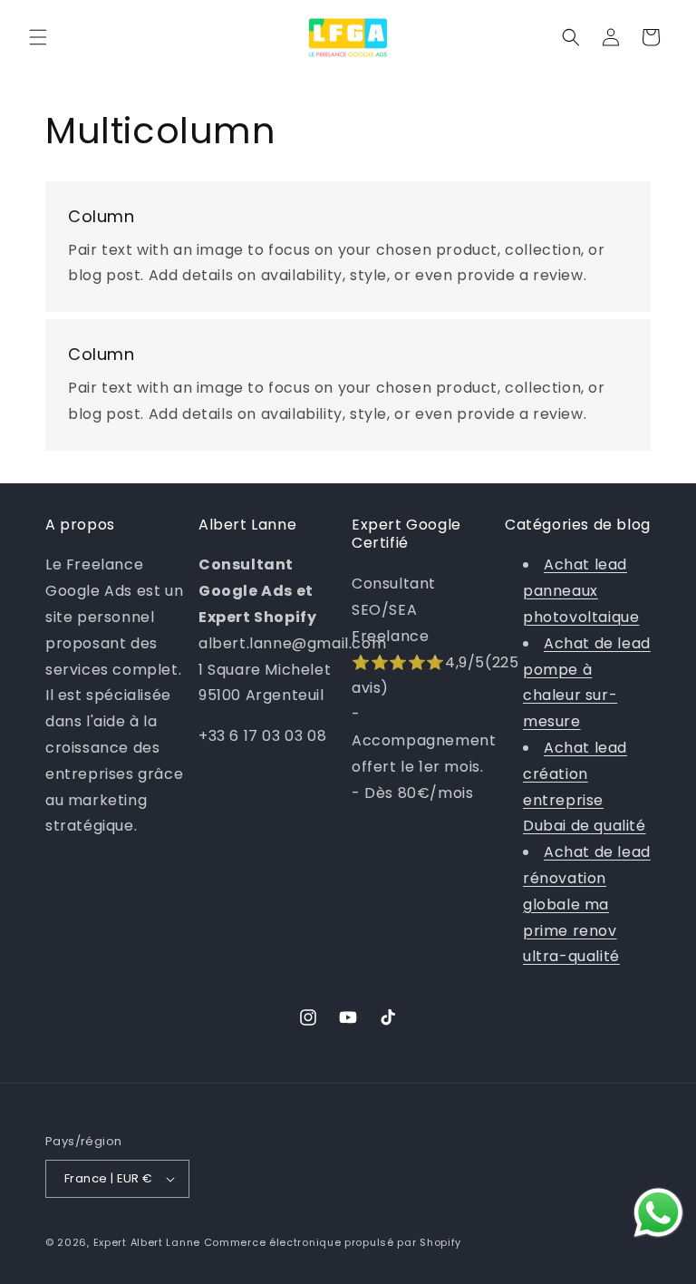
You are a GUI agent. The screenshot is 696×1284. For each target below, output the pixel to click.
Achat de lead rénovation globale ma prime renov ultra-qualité (587, 904)
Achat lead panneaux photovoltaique (581, 590)
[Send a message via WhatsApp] (658, 1212)
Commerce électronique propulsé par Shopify (332, 1242)
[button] (38, 37)
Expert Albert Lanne (146, 1242)
